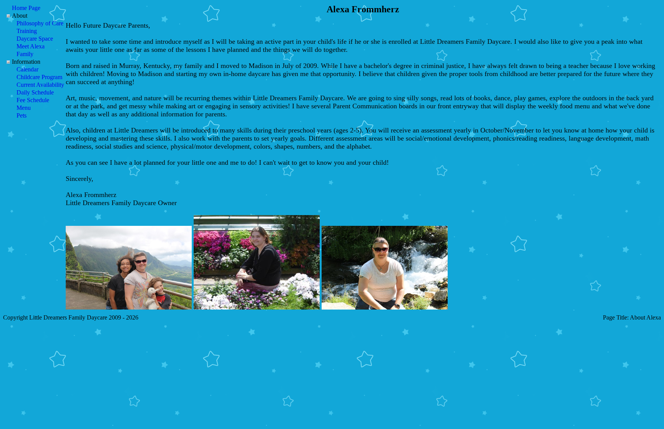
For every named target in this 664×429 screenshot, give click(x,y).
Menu (24, 107)
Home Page (26, 8)
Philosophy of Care (40, 23)
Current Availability (40, 84)
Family (25, 54)
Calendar (27, 69)
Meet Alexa (31, 46)
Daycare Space (35, 38)
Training (27, 31)
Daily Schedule (35, 92)
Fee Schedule (33, 100)
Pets (22, 115)
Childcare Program (39, 77)
